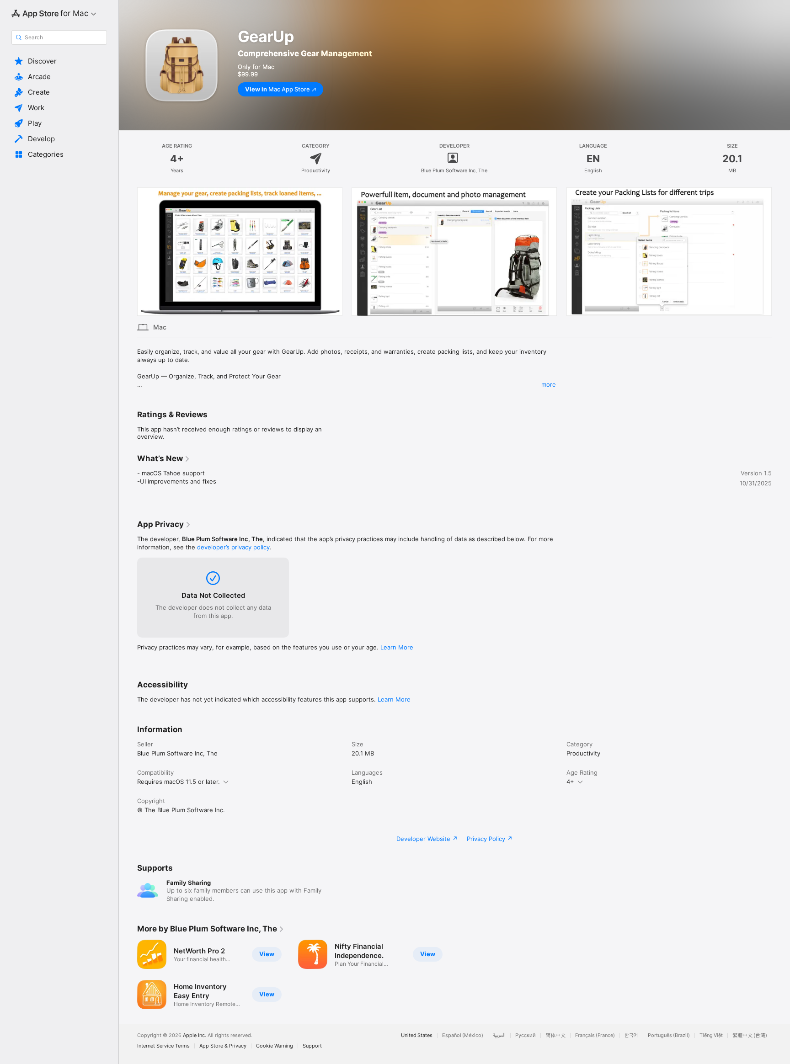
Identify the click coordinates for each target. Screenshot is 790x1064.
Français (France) (595, 1035)
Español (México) (462, 1035)
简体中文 (555, 1035)
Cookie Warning (274, 1045)
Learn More (396, 647)
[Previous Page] (128, 251)
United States (416, 1035)
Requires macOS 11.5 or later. (178, 781)
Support (312, 1045)
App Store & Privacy (222, 1045)
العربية (499, 1035)
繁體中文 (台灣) (749, 1035)
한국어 (631, 1035)
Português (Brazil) (669, 1035)
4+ (570, 781)
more (548, 384)
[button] (59, 61)
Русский (525, 1035)
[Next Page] (780, 251)
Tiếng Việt (711, 1035)
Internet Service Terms (163, 1045)
